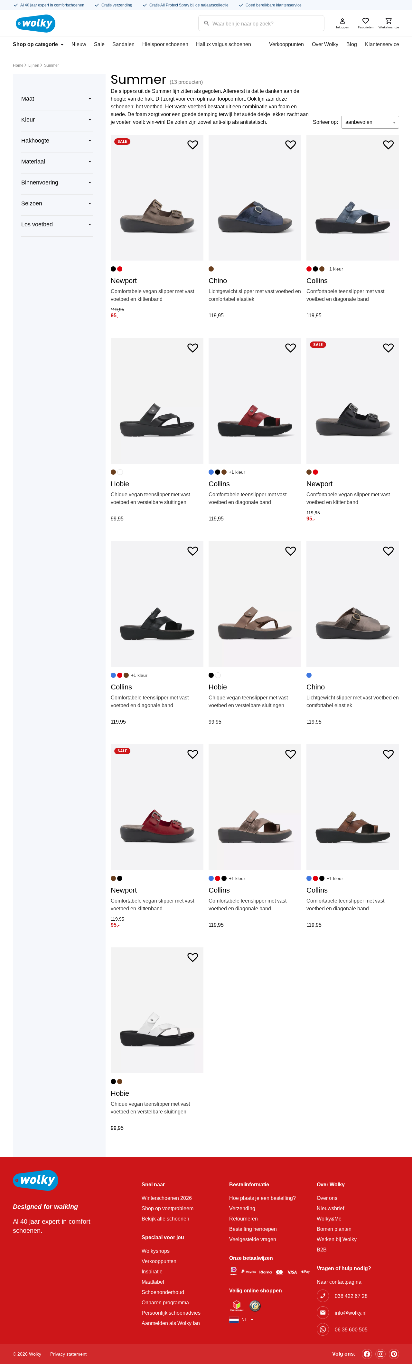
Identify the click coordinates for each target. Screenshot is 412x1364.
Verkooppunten (286, 44)
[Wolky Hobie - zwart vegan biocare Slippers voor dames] (157, 401)
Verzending (242, 1208)
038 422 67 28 (351, 1296)
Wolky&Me (329, 1218)
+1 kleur (335, 269)
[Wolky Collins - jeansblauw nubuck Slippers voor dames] (352, 198)
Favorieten (366, 27)
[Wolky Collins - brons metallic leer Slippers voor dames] (255, 807)
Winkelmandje (389, 27)
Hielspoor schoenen (165, 44)
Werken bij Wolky (337, 1239)
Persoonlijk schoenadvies (171, 1313)
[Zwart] (113, 269)
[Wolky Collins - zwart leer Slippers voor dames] (157, 604)
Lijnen (33, 65)
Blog (351, 44)
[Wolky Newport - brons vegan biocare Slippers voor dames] (157, 198)
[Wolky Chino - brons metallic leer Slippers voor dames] (352, 604)
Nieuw (78, 44)
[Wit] (120, 472)
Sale (99, 44)
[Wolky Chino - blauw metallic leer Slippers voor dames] (255, 198)
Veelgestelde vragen (252, 1239)
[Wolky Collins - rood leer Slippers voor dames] (255, 401)
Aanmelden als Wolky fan (171, 1323)
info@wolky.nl (351, 1313)
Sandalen (123, 44)
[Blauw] (211, 472)
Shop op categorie (35, 44)
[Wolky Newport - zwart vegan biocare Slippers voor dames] (352, 401)
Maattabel (153, 1282)
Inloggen (342, 27)
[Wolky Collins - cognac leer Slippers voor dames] (352, 807)
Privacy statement (68, 1354)
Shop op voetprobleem (167, 1208)
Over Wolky (325, 44)
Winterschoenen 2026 (167, 1198)
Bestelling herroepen (253, 1229)
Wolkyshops (156, 1251)
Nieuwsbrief (330, 1208)
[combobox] (370, 122)
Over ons (327, 1198)
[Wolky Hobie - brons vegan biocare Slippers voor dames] (255, 604)
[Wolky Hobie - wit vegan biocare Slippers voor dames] (157, 1010)
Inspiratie (152, 1271)
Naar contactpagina (339, 1282)
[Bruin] (211, 269)
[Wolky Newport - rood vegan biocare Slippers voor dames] (157, 807)
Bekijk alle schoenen (165, 1218)
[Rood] (119, 269)
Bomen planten (334, 1229)
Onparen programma (165, 1302)
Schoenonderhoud (163, 1292)
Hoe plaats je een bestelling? (262, 1198)
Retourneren (243, 1218)
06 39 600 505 (351, 1329)
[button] (192, 144)
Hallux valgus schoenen (223, 44)
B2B (322, 1249)
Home (18, 65)
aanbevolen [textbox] (358, 122)
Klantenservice (382, 44)
